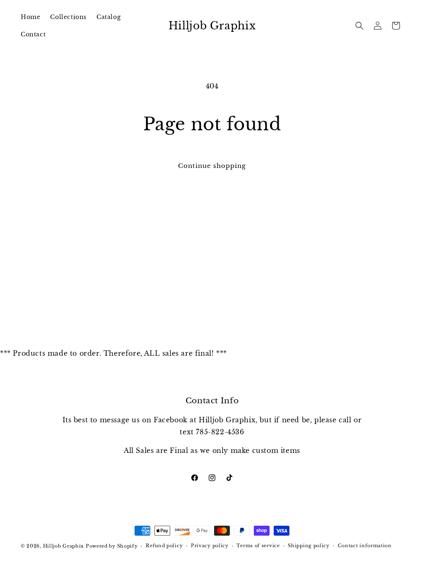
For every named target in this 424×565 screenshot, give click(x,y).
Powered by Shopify (112, 546)
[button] (359, 26)
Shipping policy (309, 545)
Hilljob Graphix (63, 546)
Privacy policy (210, 545)
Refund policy (164, 545)
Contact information (365, 545)
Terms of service (257, 545)
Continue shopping (212, 166)
